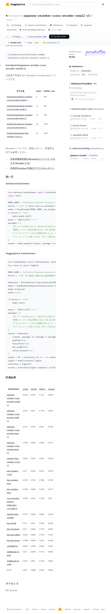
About (43, 609)
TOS (27, 609)
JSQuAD (51, 389)
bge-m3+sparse (13, 540)
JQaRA (25, 389)
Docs (103, 609)
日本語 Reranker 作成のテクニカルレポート (32, 168)
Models (68, 609)
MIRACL (42, 389)
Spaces (87, 609)
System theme (16, 609)
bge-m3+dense (13, 529)
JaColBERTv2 (12, 546)
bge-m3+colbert (13, 535)
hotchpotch (15, 15)
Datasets (77, 609)
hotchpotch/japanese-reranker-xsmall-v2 (28, 57)
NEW (95, 84)
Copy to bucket (37, 36)
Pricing (95, 609)
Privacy (35, 609)
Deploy (18, 36)
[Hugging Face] (60, 609)
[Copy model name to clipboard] (92, 16)
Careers (52, 609)
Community (52, 42)
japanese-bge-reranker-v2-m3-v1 (13, 461)
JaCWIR (33, 389)
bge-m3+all (11, 523)
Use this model (60, 36)
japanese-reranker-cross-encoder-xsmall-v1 (56, 15)
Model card (16, 42)
